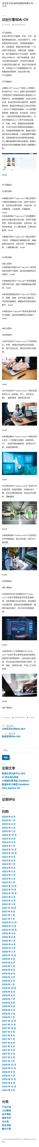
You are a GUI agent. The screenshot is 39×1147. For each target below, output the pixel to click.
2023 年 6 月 (9, 867)
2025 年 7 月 (8, 820)
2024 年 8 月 (9, 838)
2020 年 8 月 (9, 937)
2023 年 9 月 (9, 857)
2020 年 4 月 (9, 944)
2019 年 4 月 (8, 973)
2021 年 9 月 (8, 911)
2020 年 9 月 (9, 933)
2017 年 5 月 (8, 1046)
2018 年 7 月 (8, 999)
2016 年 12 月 (9, 1064)
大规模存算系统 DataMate (15, 780)
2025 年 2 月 (9, 831)
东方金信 (7, 25)
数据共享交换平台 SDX (13, 773)
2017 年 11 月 (9, 1024)
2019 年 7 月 (8, 966)
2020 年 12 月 (9, 922)
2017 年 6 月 (8, 1042)
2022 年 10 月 (9, 893)
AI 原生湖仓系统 (10, 777)
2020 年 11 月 (9, 926)
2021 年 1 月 (8, 919)
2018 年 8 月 (8, 995)
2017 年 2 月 (8, 1057)
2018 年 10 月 (9, 988)
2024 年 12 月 (9, 835)
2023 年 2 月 (9, 878)
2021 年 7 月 (8, 915)
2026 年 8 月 (9, 816)
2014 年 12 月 (9, 1086)
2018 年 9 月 (8, 991)
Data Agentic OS (11, 788)
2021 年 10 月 (9, 908)
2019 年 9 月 (8, 959)
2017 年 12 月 (9, 1021)
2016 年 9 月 (8, 1072)
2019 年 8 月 (8, 962)
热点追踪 (6, 1125)
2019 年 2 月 (8, 980)
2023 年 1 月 (8, 882)
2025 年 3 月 (9, 827)
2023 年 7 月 (8, 864)
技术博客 (6, 1114)
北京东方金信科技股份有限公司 (17, 3)
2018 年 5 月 (8, 1006)
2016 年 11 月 (9, 1068)
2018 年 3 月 (8, 1013)
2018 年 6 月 (8, 1002)
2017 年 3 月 (8, 1053)
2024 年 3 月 (9, 842)
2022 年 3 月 (9, 904)
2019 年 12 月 (9, 955)
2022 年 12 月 (9, 886)
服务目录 (6, 1117)
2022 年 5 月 (9, 897)
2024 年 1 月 (8, 846)
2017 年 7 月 (8, 1039)
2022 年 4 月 (9, 900)
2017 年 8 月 (8, 1035)
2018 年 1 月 (8, 1017)
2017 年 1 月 (8, 1061)
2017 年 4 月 (8, 1050)
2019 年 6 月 (8, 969)
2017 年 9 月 (8, 1032)
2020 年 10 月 (9, 929)
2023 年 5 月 (9, 871)
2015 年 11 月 (9, 1079)
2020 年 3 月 (9, 948)
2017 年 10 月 (9, 1028)
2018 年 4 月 (8, 1010)
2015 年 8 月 (8, 1083)
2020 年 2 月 (9, 951)
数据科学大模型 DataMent (15, 784)
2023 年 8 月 (9, 860)
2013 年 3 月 (8, 1090)
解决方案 (6, 1128)
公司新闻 (6, 1110)
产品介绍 (32, 717)
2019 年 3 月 (8, 977)
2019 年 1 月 (8, 984)
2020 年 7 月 (9, 940)
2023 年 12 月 (9, 849)
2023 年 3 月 (9, 875)
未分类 (5, 1121)
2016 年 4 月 (8, 1075)
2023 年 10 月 (9, 853)
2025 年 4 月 (9, 824)
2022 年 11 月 (9, 889)
